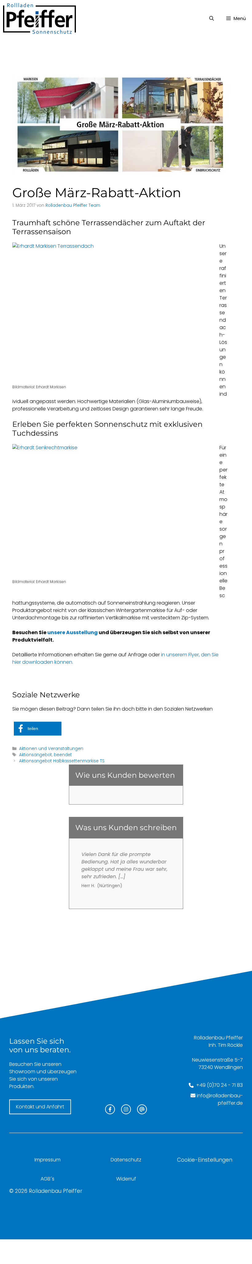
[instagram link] (126, 1109)
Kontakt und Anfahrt (40, 1106)
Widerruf (126, 1178)
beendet (63, 755)
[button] (37, 729)
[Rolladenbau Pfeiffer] (39, 18)
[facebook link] (110, 1109)
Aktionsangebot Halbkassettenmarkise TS (61, 761)
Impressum (47, 1159)
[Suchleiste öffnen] (211, 18)
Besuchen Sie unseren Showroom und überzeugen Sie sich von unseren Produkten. (43, 1075)
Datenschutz (126, 1159)
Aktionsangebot (35, 755)
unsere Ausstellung (72, 632)
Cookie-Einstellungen (204, 1160)
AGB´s (47, 1178)
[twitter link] (142, 1109)
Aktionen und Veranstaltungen (51, 749)
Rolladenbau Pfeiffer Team (72, 205)
